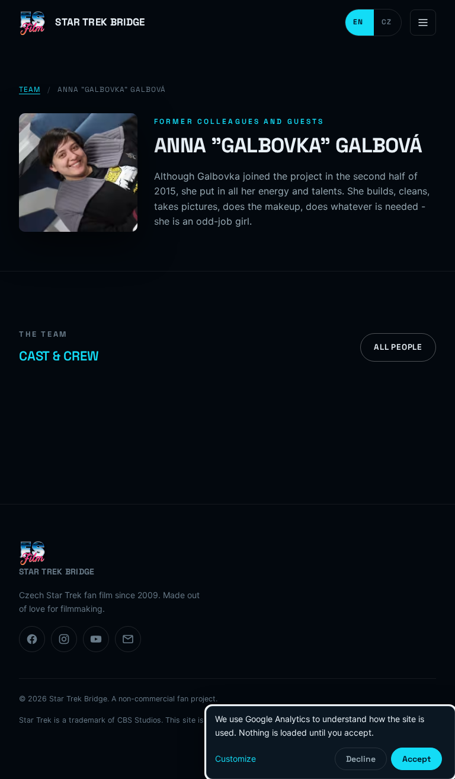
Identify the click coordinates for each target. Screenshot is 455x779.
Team (29, 89)
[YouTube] (96, 639)
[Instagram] (64, 639)
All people (398, 347)
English (359, 22)
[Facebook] (32, 639)
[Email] (128, 639)
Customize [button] (235, 759)
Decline (361, 759)
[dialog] (330, 742)
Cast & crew (59, 355)
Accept (416, 759)
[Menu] (423, 22)
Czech (387, 22)
